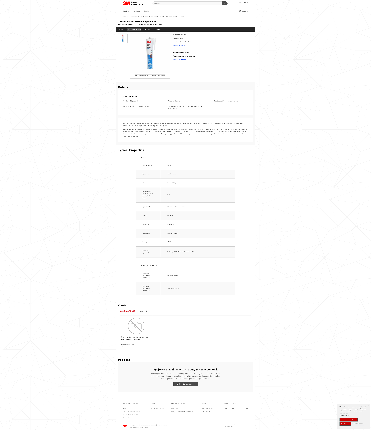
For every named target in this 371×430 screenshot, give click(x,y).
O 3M (124, 408)
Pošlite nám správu (187, 384)
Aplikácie (137, 11)
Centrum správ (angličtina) (156, 408)
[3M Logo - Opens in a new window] (134, 3)
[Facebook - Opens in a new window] (239, 408)
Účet (244, 11)
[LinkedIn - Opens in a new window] (225, 408)
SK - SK (241, 2)
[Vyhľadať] (225, 3)
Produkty (126, 11)
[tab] (127, 311)
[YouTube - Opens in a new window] (232, 408)
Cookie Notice (344, 415)
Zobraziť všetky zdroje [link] (179, 59)
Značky (146, 11)
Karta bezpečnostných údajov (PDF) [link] (185, 56)
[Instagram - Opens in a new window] (246, 408)
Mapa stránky (206, 411)
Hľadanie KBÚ (174, 408)
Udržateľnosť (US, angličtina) (130, 414)
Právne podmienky (134, 425)
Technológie (126, 417)
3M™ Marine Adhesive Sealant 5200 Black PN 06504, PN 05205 (134, 338)
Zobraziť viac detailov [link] (179, 45)
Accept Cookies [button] (345, 423)
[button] (358, 423)
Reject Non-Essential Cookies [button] (348, 419)
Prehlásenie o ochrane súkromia (148, 425)
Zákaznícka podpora (207, 408)
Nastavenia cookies (162, 425)
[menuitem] (121, 29)
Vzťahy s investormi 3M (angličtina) (132, 411)
